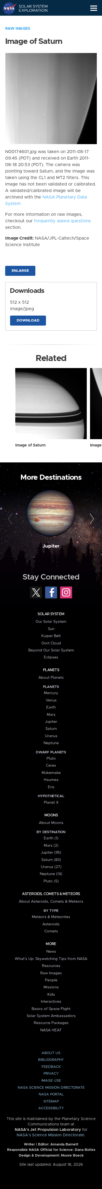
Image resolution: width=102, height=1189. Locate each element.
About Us (51, 1053)
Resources (51, 966)
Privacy (51, 1073)
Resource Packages (51, 1023)
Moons (51, 815)
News (51, 951)
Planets (51, 670)
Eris (51, 787)
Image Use (51, 1080)
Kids (51, 994)
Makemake (51, 773)
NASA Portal (51, 1094)
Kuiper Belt (51, 636)
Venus (51, 700)
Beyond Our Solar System (51, 650)
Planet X (51, 802)
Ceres (51, 765)
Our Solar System (51, 622)
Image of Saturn (30, 445)
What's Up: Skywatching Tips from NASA (51, 959)
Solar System (51, 614)
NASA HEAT (51, 1030)
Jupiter (50, 546)
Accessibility (51, 1108)
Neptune (51, 743)
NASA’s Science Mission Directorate (50, 1135)
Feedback (51, 1067)
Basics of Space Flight (51, 1009)
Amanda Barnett (64, 1144)
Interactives (51, 1001)
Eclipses (51, 657)
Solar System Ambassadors (51, 1016)
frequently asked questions (62, 221)
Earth (51, 707)
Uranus (51, 736)
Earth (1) (51, 838)
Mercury (51, 693)
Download (28, 320)
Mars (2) (51, 845)
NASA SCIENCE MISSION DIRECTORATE (51, 1087)
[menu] (94, 8)
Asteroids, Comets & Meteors (51, 894)
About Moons (51, 823)
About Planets (51, 678)
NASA (7, 8)
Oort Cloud (51, 643)
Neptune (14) (51, 874)
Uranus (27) (51, 867)
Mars (51, 715)
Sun (51, 629)
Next (91, 519)
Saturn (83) (51, 860)
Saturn (51, 729)
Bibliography (51, 1060)
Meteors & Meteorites (51, 917)
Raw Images (17, 29)
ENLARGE (20, 271)
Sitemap (51, 1101)
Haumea (51, 780)
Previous (11, 519)
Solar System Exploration (30, 8)
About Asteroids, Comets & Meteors (51, 901)
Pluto (51, 758)
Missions (51, 987)
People (51, 980)
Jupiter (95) (51, 853)
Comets (51, 931)
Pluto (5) (51, 881)
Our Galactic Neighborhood (30, 20)
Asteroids (51, 924)
